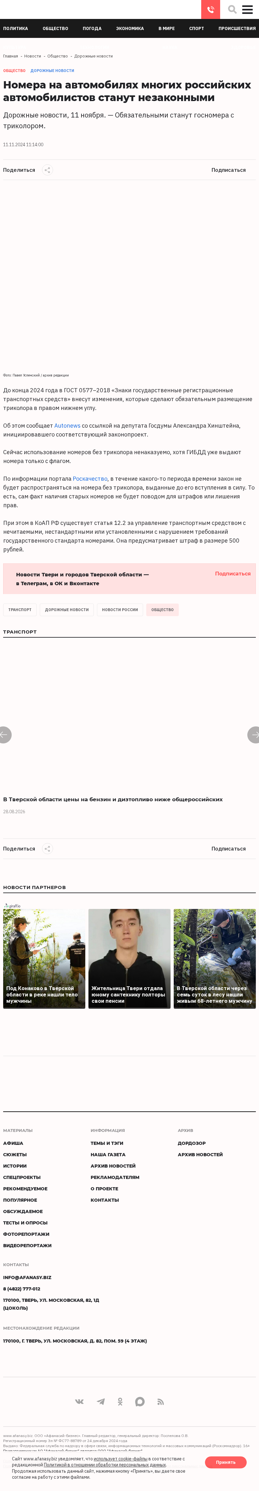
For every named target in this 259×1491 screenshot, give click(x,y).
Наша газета (108, 1154)
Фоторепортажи (26, 1234)
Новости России (120, 609)
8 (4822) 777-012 (210, 9)
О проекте (104, 1189)
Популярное (20, 1200)
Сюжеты (15, 1154)
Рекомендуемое (25, 1189)
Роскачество (90, 478)
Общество (162, 609)
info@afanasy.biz (27, 1277)
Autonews (67, 425)
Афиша (13, 1143)
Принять (226, 1462)
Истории (15, 1166)
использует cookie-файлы (121, 1459)
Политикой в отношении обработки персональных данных (105, 1465)
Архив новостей (113, 1166)
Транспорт (20, 609)
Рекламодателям (115, 1177)
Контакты (105, 1200)
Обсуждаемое (23, 1211)
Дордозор (192, 1143)
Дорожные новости (52, 70)
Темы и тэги (107, 1143)
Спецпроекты (22, 1177)
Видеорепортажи (27, 1245)
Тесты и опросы (25, 1223)
